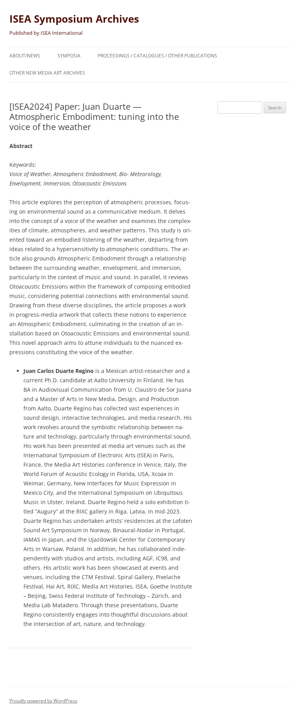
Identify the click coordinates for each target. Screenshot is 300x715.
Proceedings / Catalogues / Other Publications (157, 55)
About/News (24, 55)
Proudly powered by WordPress (43, 700)
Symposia (68, 55)
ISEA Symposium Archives (74, 19)
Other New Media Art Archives (47, 73)
